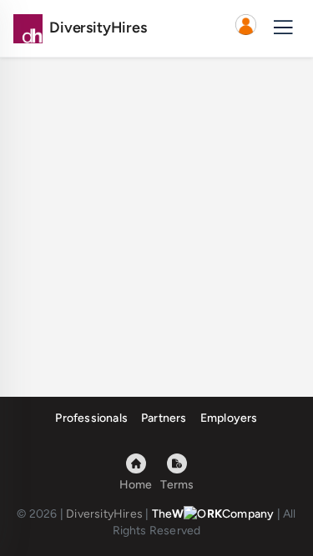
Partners (164, 418)
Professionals (91, 418)
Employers (229, 418)
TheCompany (213, 514)
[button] (245, 28)
